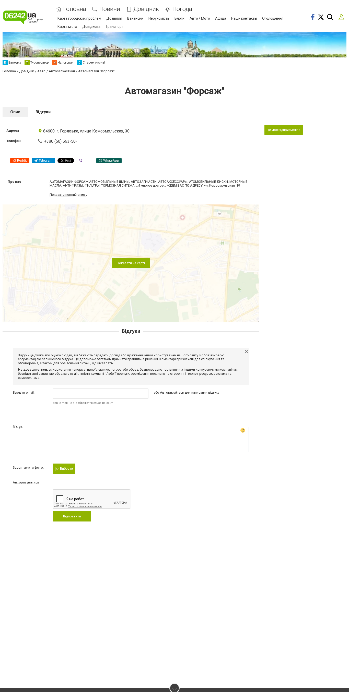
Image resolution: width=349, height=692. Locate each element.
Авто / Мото (200, 18)
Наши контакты (244, 18)
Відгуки (43, 112)
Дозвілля (114, 18)
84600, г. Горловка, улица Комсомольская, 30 (86, 131)
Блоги (179, 18)
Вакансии (135, 18)
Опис (15, 112)
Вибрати (66, 468)
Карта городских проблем (79, 18)
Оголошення (272, 18)
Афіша (220, 18)
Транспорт (114, 27)
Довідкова (91, 27)
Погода (182, 9)
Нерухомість (158, 18)
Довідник (146, 9)
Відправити (72, 516)
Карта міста (67, 27)
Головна (74, 9)
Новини (109, 9)
